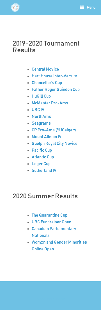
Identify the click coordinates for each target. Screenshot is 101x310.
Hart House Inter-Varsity (54, 76)
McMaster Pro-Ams (50, 103)
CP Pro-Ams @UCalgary (54, 130)
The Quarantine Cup (49, 215)
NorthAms (41, 116)
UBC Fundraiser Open (51, 222)
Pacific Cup (42, 150)
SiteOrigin (47, 299)
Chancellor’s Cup (47, 83)
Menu (91, 8)
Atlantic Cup (43, 157)
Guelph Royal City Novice (54, 143)
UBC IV (38, 110)
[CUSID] (15, 7)
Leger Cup (41, 164)
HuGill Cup (41, 96)
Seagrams (41, 123)
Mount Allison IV (46, 137)
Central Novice (45, 69)
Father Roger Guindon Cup (56, 89)
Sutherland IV (44, 171)
